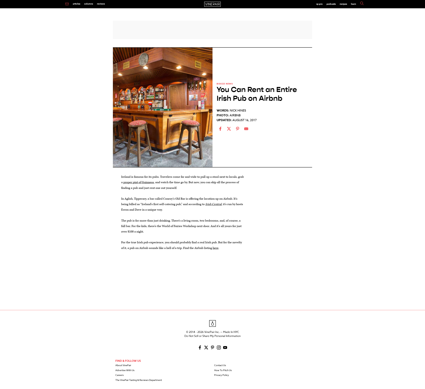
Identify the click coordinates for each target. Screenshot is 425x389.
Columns (88, 3)
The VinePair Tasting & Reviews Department (138, 380)
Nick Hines (238, 110)
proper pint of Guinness (138, 182)
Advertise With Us (124, 370)
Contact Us (220, 365)
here (215, 248)
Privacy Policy (221, 375)
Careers (119, 375)
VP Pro (319, 3)
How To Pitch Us (223, 370)
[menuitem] (67, 4)
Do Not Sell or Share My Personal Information (212, 336)
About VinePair (123, 365)
